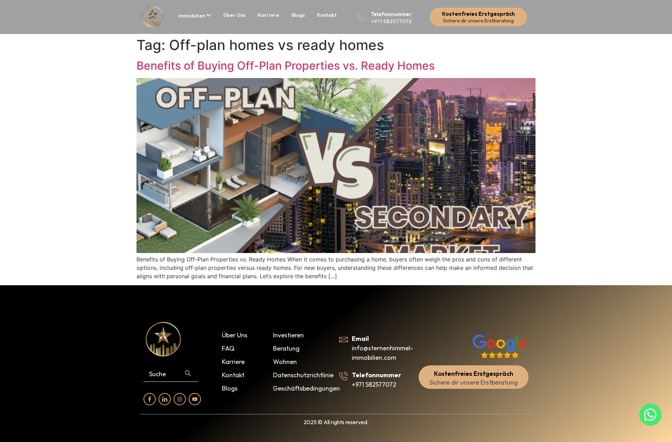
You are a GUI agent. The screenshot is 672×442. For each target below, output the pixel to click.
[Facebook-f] (150, 399)
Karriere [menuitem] (268, 15)
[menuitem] (195, 15)
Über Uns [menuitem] (234, 15)
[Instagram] (180, 399)
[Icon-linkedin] (165, 399)
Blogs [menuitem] (298, 15)
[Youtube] (195, 399)
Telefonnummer (391, 14)
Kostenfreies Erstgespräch (478, 13)
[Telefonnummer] (361, 17)
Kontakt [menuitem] (327, 15)
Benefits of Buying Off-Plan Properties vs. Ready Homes (285, 65)
